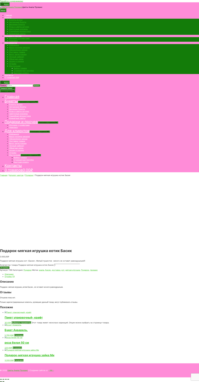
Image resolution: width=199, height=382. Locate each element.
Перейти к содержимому (11, 1)
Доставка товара (17, 52)
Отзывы (12, 63)
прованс (94, 270)
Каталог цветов (16, 175)
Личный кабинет (16, 57)
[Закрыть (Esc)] (8, 379)
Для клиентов (11, 43)
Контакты (9, 75)
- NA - (51, 370)
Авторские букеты (17, 22)
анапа (41, 270)
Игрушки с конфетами (19, 38)
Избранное (14, 45)
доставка (56, 270)
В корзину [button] (18, 335)
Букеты (8, 17)
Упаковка (13, 40)
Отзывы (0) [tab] (10, 276)
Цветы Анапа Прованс (17, 370)
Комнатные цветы (17, 34)
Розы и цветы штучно (19, 27)
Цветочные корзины (18, 29)
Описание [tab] (9, 274)
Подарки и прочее (13, 36)
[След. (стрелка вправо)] (3, 381)
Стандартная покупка (24, 70)
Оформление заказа (18, 50)
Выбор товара (20, 68)
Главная (8, 15)
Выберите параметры (21, 322)
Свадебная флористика (20, 31)
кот (62, 270)
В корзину (5, 268)
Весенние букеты (17, 24)
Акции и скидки (16, 61)
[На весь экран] (3, 379)
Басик (48, 270)
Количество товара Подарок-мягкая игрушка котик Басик (27, 265)
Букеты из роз (15, 20)
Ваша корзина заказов (19, 47)
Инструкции (14, 66)
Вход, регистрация (17, 54)
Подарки (29, 175)
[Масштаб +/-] (1, 379)
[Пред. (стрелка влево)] (1, 381)
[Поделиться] (6, 379)
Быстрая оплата (21, 73)
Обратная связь (16, 59)
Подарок (85, 270)
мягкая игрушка (72, 270)
